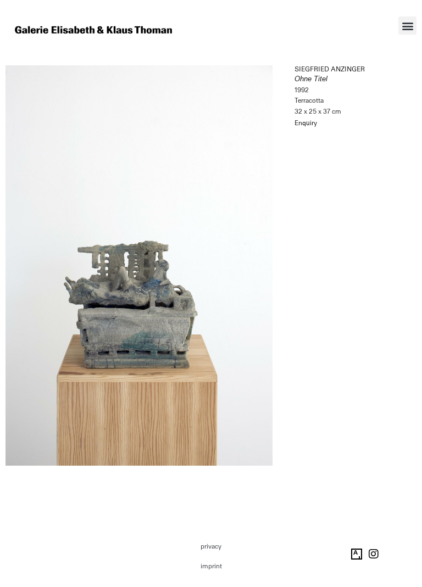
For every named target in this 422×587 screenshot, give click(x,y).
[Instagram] (373, 554)
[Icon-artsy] (356, 554)
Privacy (211, 546)
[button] (407, 25)
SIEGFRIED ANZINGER (330, 69)
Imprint (211, 566)
